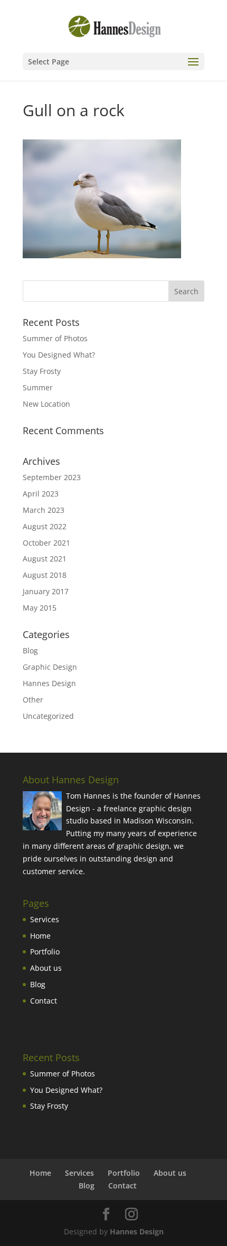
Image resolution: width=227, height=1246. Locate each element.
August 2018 (45, 575)
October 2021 (46, 543)
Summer (38, 387)
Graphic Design (50, 667)
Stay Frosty (42, 371)
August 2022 (45, 526)
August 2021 (45, 559)
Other (33, 700)
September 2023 (52, 477)
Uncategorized (48, 716)
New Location (46, 404)
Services (44, 919)
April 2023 (41, 494)
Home (40, 936)
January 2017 (46, 591)
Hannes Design (49, 683)
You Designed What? (59, 355)
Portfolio (45, 952)
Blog (30, 650)
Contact (43, 1001)
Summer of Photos (55, 338)
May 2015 (39, 608)
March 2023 (43, 510)
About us (46, 968)
